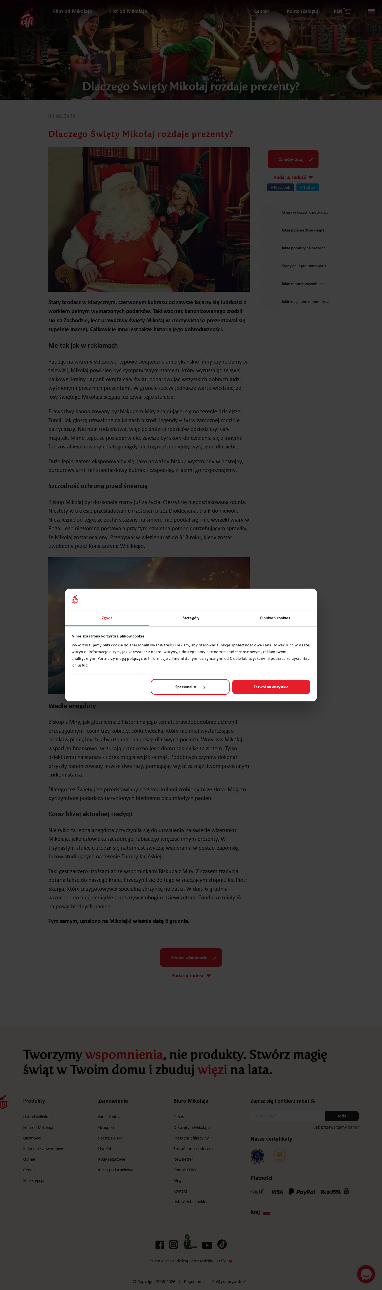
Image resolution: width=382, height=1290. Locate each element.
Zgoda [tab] (107, 618)
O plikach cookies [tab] (275, 618)
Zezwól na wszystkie (271, 687)
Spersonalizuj (187, 687)
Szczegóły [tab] (191, 618)
